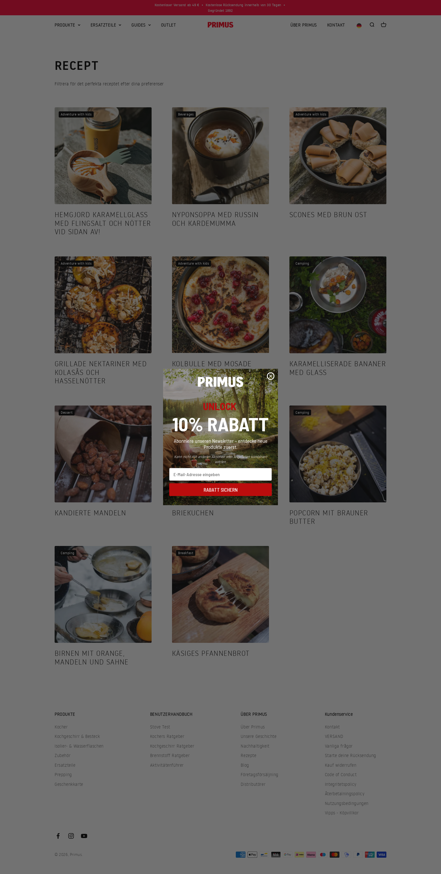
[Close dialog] (270, 376)
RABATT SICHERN (221, 490)
